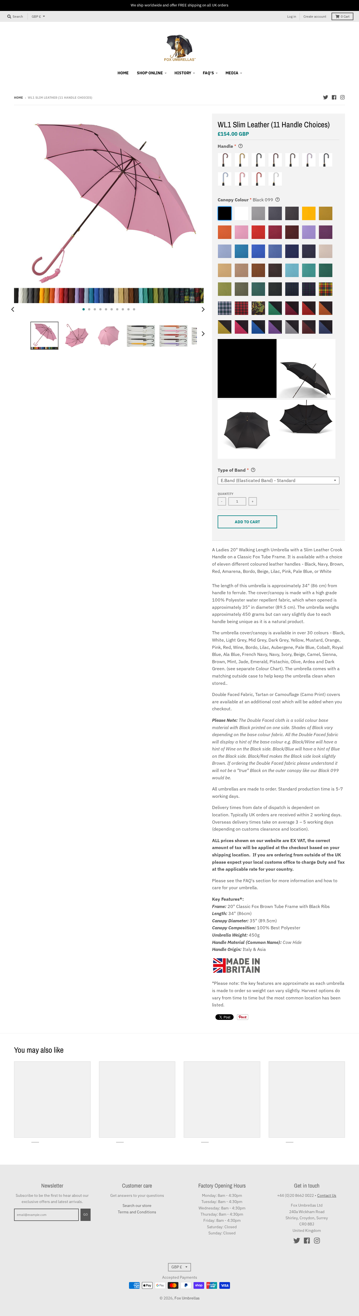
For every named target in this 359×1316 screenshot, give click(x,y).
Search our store (137, 1205)
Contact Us (326, 1195)
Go (85, 1214)
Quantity (225, 494)
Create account (314, 16)
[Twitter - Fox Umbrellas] (325, 97)
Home (18, 98)
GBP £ (36, 16)
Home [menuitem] (123, 72)
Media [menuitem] (231, 72)
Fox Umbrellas (187, 1298)
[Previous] (13, 309)
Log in (291, 16)
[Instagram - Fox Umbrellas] (342, 97)
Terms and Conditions (137, 1211)
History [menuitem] (182, 72)
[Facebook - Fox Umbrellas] (334, 97)
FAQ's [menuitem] (208, 72)
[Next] (203, 309)
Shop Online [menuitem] (150, 72)
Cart (345, 16)
